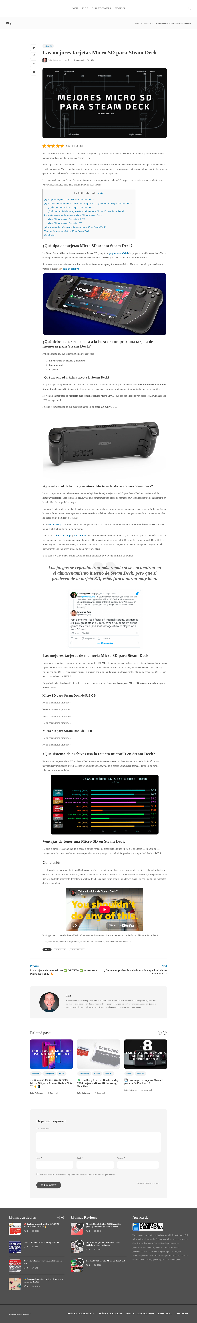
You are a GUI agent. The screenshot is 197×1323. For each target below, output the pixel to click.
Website (121, 1158)
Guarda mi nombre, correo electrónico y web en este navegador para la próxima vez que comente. (77, 1174)
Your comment (42, 1129)
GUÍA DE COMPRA (101, 8)
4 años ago (57, 60)
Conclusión (49, 235)
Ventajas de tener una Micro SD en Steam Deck (67, 231)
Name (39, 1158)
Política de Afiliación (80, 1314)
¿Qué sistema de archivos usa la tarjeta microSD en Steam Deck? (75, 227)
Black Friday (84, 1073)
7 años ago (39, 1093)
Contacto (182, 1314)
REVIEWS (120, 8)
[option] (51, 1067)
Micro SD (147, 23)
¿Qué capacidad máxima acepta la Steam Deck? (71, 207)
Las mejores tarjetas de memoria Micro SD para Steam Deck (73, 215)
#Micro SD (60, 950)
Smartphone (49, 1073)
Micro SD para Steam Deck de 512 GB (66, 219)
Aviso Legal (164, 1314)
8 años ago (86, 1093)
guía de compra (71, 268)
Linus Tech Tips (62, 535)
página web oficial (118, 253)
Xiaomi (61, 1073)
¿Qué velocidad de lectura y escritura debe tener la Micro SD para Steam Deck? (86, 211)
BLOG (85, 8)
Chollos (97, 1073)
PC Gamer (54, 524)
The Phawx (80, 535)
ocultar (101, 193)
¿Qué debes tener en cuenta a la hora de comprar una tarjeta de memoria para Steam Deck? (88, 203)
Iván (50, 60)
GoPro (129, 1073)
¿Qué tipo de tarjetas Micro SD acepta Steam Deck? (69, 199)
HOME (75, 8)
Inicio (137, 23)
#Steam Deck (77, 950)
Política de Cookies (110, 1314)
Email (79, 1158)
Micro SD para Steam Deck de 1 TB (65, 223)
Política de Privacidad (140, 1314)
